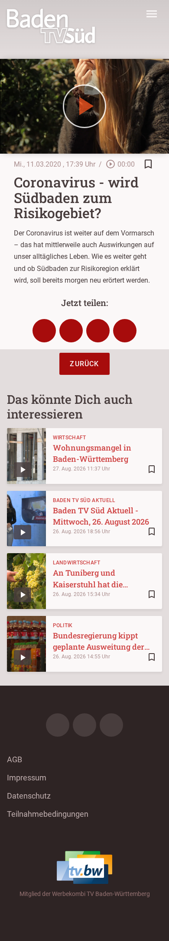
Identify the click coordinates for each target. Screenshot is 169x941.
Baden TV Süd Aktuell (84, 500)
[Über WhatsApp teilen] (98, 330)
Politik (63, 625)
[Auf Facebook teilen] (44, 330)
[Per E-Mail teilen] (124, 330)
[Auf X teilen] (71, 330)
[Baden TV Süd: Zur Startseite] (51, 26)
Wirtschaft (69, 437)
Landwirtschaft (77, 562)
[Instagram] (84, 725)
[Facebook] (57, 725)
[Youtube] (111, 725)
